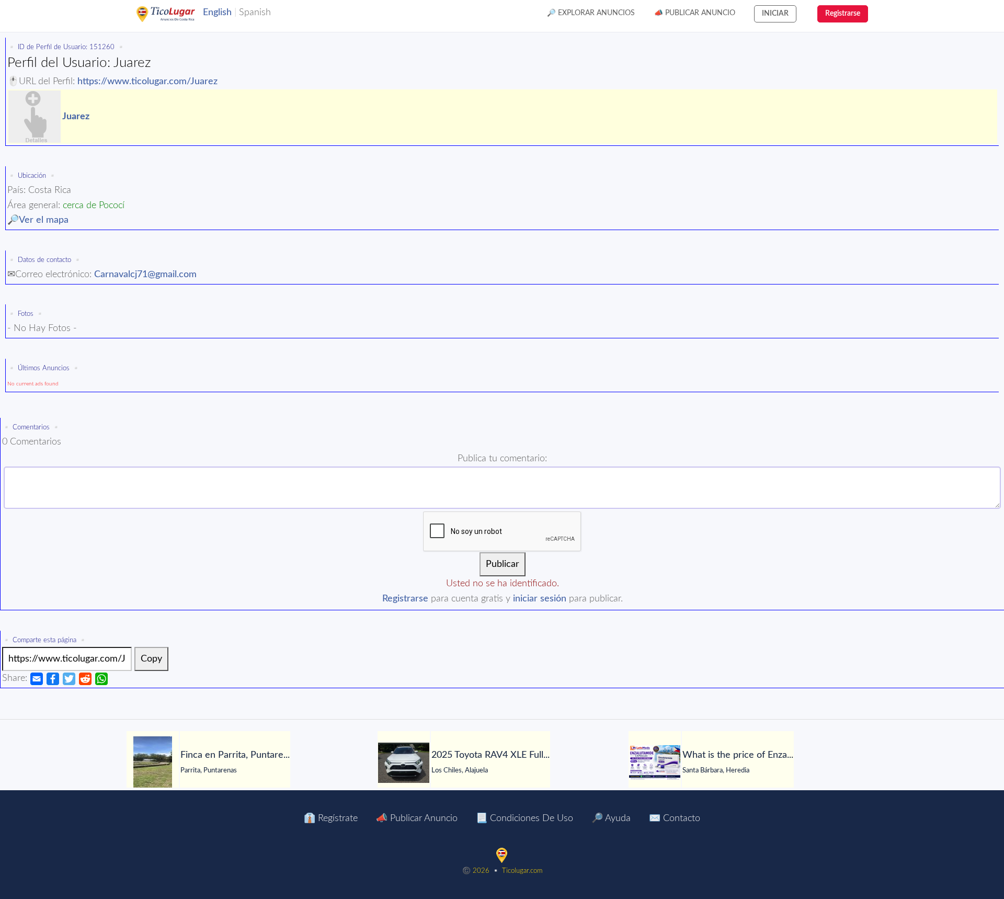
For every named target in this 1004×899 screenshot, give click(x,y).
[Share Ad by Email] (36, 678)
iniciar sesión (539, 599)
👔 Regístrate (331, 818)
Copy (151, 659)
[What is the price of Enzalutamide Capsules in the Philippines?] (654, 762)
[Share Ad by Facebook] (53, 678)
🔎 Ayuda (611, 818)
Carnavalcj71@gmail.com (145, 274)
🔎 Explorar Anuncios (591, 13)
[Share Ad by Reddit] (85, 678)
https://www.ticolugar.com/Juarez (147, 81)
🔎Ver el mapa (38, 220)
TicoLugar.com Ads (177, 14)
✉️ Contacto (674, 818)
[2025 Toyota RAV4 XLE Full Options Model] (403, 763)
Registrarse (405, 599)
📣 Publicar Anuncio (694, 13)
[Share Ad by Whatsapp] (101, 678)
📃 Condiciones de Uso (524, 818)
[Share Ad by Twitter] (69, 678)
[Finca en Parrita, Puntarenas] (152, 762)
